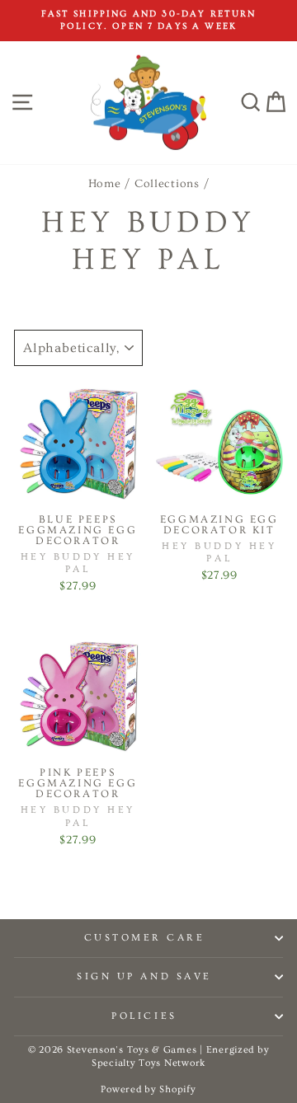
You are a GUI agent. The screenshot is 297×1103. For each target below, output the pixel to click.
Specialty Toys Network (148, 1063)
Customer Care (144, 937)
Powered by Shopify (148, 1089)
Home (104, 183)
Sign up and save (144, 976)
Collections (167, 183)
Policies (144, 1016)
